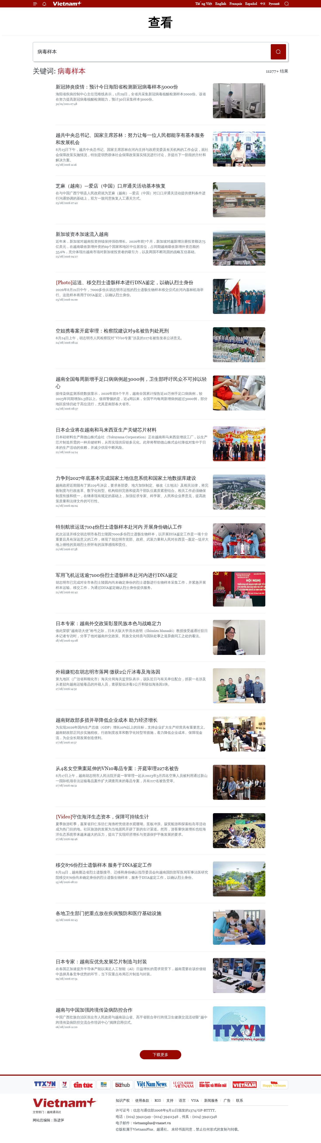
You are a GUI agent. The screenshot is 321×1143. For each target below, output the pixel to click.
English (220, 3)
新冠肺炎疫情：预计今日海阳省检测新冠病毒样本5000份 (117, 87)
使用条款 (142, 1100)
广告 (227, 1100)
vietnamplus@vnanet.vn (152, 1123)
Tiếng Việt (203, 3)
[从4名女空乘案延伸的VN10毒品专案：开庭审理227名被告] (239, 782)
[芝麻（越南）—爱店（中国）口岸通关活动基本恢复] (239, 199)
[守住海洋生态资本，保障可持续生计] (239, 830)
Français (236, 3)
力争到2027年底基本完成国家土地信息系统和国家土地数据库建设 (126, 478)
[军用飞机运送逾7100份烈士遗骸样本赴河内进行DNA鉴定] (239, 589)
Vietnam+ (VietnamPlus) (67, 3)
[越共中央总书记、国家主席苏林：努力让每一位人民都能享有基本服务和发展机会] (239, 149)
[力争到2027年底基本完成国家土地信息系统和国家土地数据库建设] (239, 492)
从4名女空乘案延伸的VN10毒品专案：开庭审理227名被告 (117, 768)
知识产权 (123, 1100)
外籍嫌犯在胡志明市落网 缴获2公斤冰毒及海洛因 (108, 672)
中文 (263, 3)
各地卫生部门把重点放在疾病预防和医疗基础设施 (108, 913)
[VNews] (64, 1084)
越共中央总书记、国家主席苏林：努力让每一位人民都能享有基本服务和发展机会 (130, 138)
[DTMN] (213, 1084)
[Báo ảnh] (244, 1084)
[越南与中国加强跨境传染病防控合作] (239, 1023)
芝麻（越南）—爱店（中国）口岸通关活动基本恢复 (111, 186)
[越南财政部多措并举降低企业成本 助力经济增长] (239, 734)
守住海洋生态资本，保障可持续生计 (110, 816)
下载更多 (160, 1054)
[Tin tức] (83, 1084)
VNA (195, 1100)
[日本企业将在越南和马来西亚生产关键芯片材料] (239, 443)
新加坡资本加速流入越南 (82, 234)
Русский (274, 3)
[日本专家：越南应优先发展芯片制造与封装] (239, 975)
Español (251, 3)
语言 (182, 1100)
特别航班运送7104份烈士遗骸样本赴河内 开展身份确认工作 (119, 527)
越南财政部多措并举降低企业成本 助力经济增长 (107, 720)
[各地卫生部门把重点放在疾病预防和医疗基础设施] (239, 927)
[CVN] (183, 1084)
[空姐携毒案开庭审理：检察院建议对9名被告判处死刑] (239, 344)
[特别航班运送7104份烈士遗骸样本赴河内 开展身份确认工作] (239, 540)
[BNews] (104, 1084)
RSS (158, 1100)
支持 (169, 1100)
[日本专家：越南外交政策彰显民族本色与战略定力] (239, 637)
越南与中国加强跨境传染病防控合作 (94, 1010)
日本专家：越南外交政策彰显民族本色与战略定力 (108, 623)
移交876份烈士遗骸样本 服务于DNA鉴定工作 (104, 865)
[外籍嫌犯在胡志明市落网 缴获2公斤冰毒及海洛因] (239, 685)
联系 (239, 1100)
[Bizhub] (122, 1084)
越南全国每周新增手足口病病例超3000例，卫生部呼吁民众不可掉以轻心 (131, 382)
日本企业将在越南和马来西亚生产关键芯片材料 (106, 430)
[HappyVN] (274, 1084)
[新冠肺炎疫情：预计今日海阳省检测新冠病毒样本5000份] (239, 100)
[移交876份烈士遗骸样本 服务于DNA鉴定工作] (239, 878)
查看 (160, 22)
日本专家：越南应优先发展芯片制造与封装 (101, 961)
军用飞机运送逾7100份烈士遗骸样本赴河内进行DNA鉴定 (117, 575)
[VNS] (151, 1084)
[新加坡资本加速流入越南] (239, 248)
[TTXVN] (45, 1084)
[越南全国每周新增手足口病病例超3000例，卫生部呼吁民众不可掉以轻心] (239, 393)
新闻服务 (211, 1100)
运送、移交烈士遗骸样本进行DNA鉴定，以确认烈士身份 (132, 282)
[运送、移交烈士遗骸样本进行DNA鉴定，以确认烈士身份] (239, 296)
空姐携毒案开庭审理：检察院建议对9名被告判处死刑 (112, 331)
